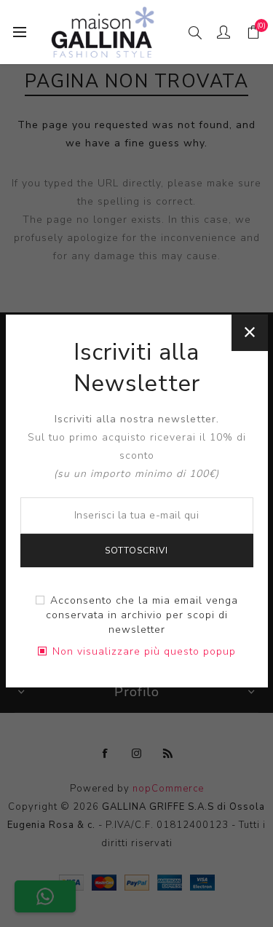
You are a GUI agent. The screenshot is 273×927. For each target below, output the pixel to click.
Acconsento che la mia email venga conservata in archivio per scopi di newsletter (142, 614)
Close (250, 333)
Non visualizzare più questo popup (144, 651)
